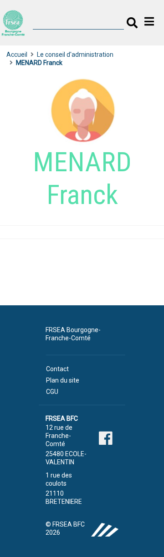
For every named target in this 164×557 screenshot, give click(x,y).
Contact (57, 369)
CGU (52, 391)
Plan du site (62, 380)
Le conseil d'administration (75, 54)
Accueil (16, 54)
